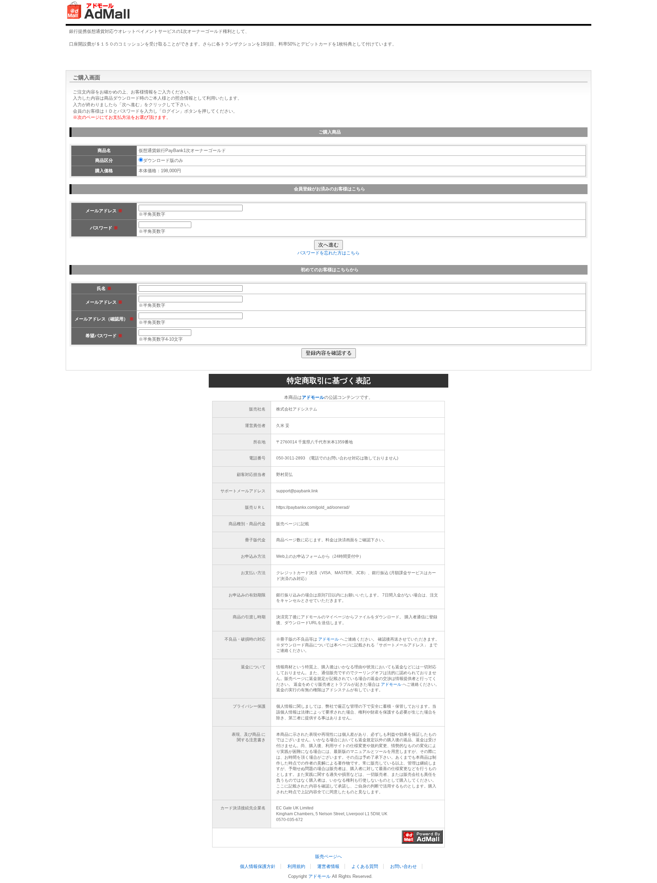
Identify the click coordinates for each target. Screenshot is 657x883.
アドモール (328, 639)
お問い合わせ (403, 866)
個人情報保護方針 (257, 866)
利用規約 (296, 866)
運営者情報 (328, 866)
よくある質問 (364, 866)
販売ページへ (328, 856)
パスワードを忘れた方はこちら (328, 252)
